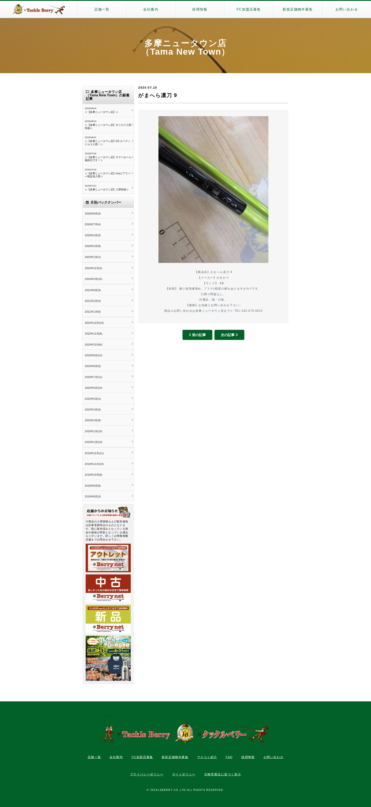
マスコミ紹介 (207, 757)
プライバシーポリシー (147, 774)
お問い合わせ (346, 9)
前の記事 (199, 335)
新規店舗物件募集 (298, 9)
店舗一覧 (101, 9)
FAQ (229, 757)
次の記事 (228, 335)
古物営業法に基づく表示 (222, 774)
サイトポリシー (184, 774)
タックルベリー (38, 9)
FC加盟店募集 (249, 9)
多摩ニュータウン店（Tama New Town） (185, 47)
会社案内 (150, 9)
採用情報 (199, 9)
